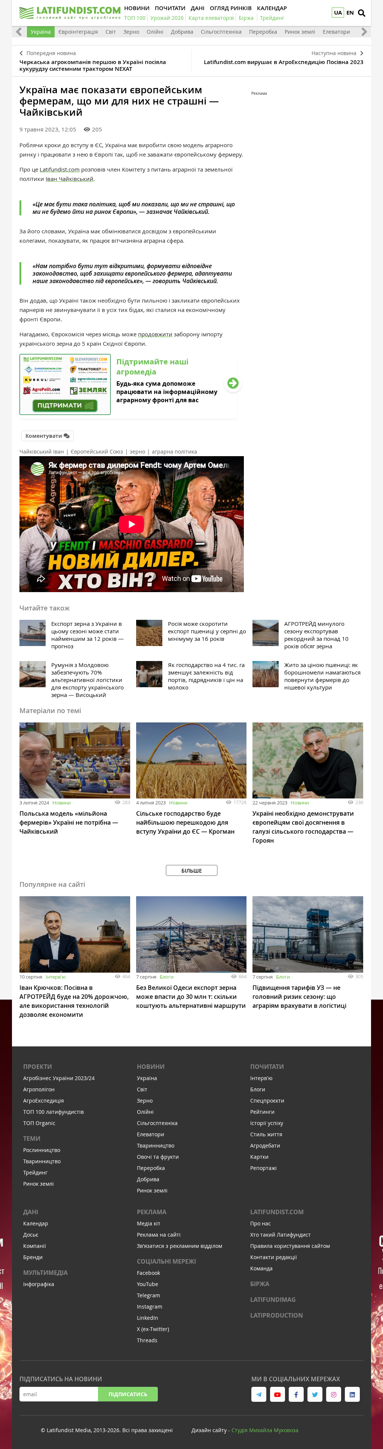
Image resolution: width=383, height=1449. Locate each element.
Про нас (260, 1223)
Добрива (182, 31)
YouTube (147, 1284)
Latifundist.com (60, 169)
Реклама (151, 1212)
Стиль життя (266, 1134)
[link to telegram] (258, 1394)
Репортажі (263, 1167)
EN (350, 12)
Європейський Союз (97, 451)
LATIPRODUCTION (276, 1315)
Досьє (30, 1234)
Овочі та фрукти (158, 1156)
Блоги (167, 976)
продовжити (155, 334)
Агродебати (265, 1145)
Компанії (34, 1245)
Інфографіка (38, 1284)
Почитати (267, 1067)
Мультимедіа (45, 1272)
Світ (110, 31)
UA (338, 12)
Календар (35, 1223)
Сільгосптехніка (221, 31)
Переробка (263, 31)
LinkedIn (147, 1317)
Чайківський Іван (41, 451)
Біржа (259, 1284)
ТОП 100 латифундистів (53, 1111)
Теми (31, 1138)
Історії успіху (266, 1123)
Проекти (37, 1067)
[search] (361, 13)
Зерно (131, 31)
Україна (41, 31)
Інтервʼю (56, 976)
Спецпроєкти (267, 1100)
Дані (30, 1212)
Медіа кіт (148, 1223)
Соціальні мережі (166, 1261)
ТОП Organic (39, 1123)
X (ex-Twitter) (153, 1329)
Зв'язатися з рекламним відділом (179, 1245)
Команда (261, 1268)
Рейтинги (262, 1111)
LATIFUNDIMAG (273, 1299)
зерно (137, 451)
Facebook (148, 1272)
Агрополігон (39, 1089)
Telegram (148, 1295)
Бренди (33, 1257)
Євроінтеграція (78, 31)
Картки (259, 1156)
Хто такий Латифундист (280, 1234)
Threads (147, 1340)
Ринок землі (300, 31)
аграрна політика (174, 451)
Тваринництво (42, 1161)
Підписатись (127, 1394)
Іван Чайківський (70, 178)
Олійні (155, 31)
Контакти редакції (273, 1257)
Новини (61, 802)
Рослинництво (41, 1150)
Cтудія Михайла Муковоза (265, 1430)
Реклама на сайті (159, 1234)
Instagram (149, 1306)
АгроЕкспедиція (43, 1100)
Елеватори (336, 31)
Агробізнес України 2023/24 (59, 1078)
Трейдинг (35, 1172)
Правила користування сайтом (290, 1245)
